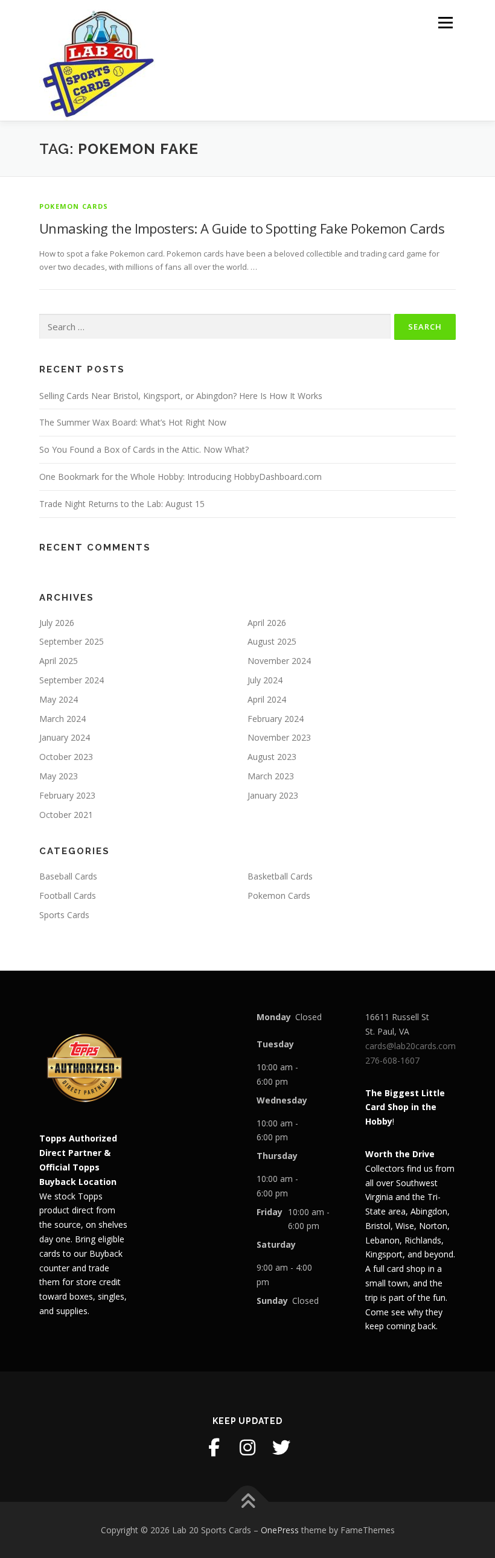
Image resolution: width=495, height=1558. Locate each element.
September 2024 (71, 680)
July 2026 (56, 622)
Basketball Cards (280, 876)
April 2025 (58, 660)
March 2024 (62, 718)
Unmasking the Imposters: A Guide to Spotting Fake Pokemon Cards (241, 228)
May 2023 (58, 776)
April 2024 (267, 699)
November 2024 (279, 660)
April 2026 (267, 622)
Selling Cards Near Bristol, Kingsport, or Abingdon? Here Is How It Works (180, 395)
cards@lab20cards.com (410, 1046)
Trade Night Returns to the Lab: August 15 (122, 503)
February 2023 (67, 795)
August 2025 (272, 641)
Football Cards (67, 895)
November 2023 (279, 737)
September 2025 (71, 641)
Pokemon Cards (74, 206)
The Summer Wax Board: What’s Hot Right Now (132, 422)
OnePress (280, 1530)
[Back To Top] (247, 1501)
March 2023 (271, 776)
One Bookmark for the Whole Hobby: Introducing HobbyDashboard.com (180, 476)
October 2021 (66, 814)
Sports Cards (64, 915)
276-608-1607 (392, 1060)
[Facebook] (214, 1447)
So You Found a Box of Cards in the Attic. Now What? (144, 449)
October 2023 (66, 756)
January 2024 (64, 737)
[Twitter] (281, 1447)
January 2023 (273, 795)
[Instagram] (247, 1447)
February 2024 (276, 718)
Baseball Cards (68, 876)
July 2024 (265, 680)
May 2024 (58, 699)
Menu (445, 22)
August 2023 (272, 756)
